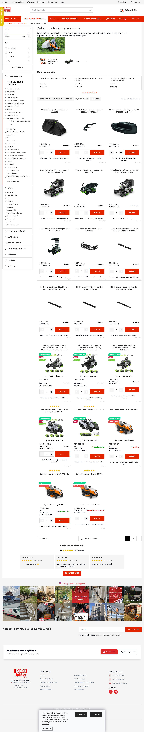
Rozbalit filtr (16, 67)
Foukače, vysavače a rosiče (15, 100)
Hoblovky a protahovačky (14, 213)
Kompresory (10, 207)
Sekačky (9, 109)
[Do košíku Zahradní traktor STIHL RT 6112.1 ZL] (62, 520)
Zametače (10, 147)
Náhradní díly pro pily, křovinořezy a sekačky (18, 177)
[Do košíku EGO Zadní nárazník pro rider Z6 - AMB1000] (97, 271)
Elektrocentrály (11, 210)
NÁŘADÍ (11, 188)
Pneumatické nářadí (13, 204)
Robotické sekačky (12, 115)
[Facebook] (111, 692)
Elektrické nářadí (12, 195)
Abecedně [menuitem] (95, 99)
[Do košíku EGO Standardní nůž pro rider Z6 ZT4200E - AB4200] (132, 329)
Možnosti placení (53, 2)
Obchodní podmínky (80, 675)
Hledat (90, 10)
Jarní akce (11, 266)
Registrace (137, 2)
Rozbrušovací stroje (13, 106)
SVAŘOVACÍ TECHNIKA (17, 249)
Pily (8, 198)
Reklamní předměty (13, 225)
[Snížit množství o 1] (42, 152)
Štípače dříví (10, 135)
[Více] (136, 19)
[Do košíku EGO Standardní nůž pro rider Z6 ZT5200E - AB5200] (97, 329)
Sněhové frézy (11, 129)
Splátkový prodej (79, 679)
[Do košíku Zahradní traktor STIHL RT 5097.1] (97, 518)
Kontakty (5, 2)
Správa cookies (79, 690)
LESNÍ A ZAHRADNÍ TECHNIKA (15, 83)
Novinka (18, 57)
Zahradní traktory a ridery (16, 118)
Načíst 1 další (91, 539)
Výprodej (11, 260)
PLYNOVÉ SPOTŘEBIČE (17, 231)
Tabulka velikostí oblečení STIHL (84, 682)
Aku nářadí (10, 192)
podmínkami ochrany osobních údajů (108, 635)
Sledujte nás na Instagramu (74, 583)
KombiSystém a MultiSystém (15, 103)
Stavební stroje (11, 219)
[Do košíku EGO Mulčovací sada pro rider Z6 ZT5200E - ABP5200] (97, 152)
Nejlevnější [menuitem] (57, 99)
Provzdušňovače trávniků (14, 112)
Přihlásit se (133, 630)
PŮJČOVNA (12, 254)
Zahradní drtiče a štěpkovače (16, 132)
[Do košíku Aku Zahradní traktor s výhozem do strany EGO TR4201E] (62, 454)
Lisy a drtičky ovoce (13, 170)
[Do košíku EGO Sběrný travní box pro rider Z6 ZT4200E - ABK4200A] (132, 212)
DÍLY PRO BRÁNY (14, 243)
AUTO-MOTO (13, 237)
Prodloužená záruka (17, 2)
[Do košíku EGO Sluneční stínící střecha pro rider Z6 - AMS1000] (62, 271)
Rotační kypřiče (11, 141)
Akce (18, 52)
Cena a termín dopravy (81, 686)
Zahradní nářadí (12, 167)
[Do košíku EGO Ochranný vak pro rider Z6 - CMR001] (62, 152)
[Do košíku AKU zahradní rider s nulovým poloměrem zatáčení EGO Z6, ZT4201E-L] (132, 389)
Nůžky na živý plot (12, 98)
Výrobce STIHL (73, 709)
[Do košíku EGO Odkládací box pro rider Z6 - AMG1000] (97, 212)
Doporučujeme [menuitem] (44, 99)
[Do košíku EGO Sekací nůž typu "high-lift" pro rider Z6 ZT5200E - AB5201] (132, 271)
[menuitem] (11, 19)
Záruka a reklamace (46, 690)
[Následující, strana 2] (133, 538)
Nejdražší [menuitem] (68, 99)
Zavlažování (10, 164)
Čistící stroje (10, 144)
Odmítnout (81, 715)
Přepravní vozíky (12, 173)
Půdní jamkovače (12, 138)
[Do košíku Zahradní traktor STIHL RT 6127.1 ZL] (132, 456)
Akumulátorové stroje (13, 89)
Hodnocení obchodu (72, 545)
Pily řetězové (11, 92)
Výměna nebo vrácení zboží (35, 2)
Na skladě (18, 48)
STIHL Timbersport (84, 709)
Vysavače (10, 201)
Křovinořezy (10, 95)
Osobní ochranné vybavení (15, 156)
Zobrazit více (72, 573)
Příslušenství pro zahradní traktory (19, 121)
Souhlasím (96, 715)
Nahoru (45, 539)
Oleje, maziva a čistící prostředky (17, 153)
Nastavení (47, 728)
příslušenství (10, 222)
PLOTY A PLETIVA (15, 76)
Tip (18, 61)
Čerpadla (10, 161)
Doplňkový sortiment (13, 150)
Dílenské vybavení (12, 216)
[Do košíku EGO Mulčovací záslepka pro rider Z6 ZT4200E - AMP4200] (132, 152)
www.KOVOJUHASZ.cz (61, 709)
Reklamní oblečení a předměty (16, 158)
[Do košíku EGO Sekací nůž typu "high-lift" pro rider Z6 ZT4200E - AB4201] (62, 329)
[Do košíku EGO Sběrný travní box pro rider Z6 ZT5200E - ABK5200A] (62, 212)
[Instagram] (116, 692)
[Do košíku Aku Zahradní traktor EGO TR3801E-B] (97, 456)
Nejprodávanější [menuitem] (82, 99)
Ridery (11, 124)
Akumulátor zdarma (13, 182)
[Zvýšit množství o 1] (51, 152)
